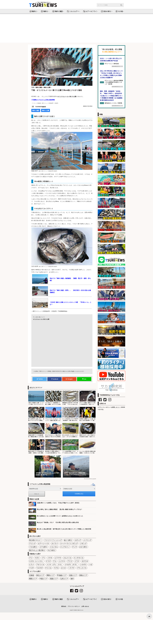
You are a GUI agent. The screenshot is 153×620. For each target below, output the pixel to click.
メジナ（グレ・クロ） (55, 564)
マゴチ (31, 568)
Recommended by (88, 478)
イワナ (77, 561)
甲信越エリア (62, 575)
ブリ (43, 558)
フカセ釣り (33, 547)
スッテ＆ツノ (65, 547)
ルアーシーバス (43, 543)
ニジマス (62, 561)
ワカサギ (39, 568)
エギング (78, 540)
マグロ (56, 568)
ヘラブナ (71, 568)
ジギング (83, 543)
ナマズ (48, 561)
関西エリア (33, 579)
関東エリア (51, 575)
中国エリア (43, 579)
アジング (32, 543)
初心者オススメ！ (35, 540)
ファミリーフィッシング (53, 540)
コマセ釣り (43, 547)
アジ (30, 558)
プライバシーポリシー (74, 606)
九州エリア (64, 579)
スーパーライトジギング (69, 543)
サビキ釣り (51, 550)
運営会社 (63, 606)
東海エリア (83, 575)
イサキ (49, 558)
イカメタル (54, 547)
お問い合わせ (85, 606)
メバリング (87, 540)
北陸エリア (73, 575)
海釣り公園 (45, 110)
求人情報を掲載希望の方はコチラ (111, 52)
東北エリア (40, 575)
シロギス (83, 564)
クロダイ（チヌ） (71, 564)
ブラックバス (82, 568)
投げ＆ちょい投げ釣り (37, 550)
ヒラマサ (58, 558)
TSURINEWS (75, 610)
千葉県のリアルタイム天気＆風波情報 (43, 100)
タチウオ (85, 561)
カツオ (63, 568)
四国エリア (54, 579)
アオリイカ (40, 564)
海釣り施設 (35, 110)
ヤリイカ (48, 568)
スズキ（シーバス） (36, 561)
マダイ (37, 558)
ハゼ (90, 564)
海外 (72, 579)
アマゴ (69, 561)
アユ (54, 561)
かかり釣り (83, 547)
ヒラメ (31, 564)
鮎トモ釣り (68, 540)
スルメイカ (67, 558)
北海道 (31, 575)
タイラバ (54, 543)
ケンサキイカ (78, 558)
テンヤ (74, 547)
